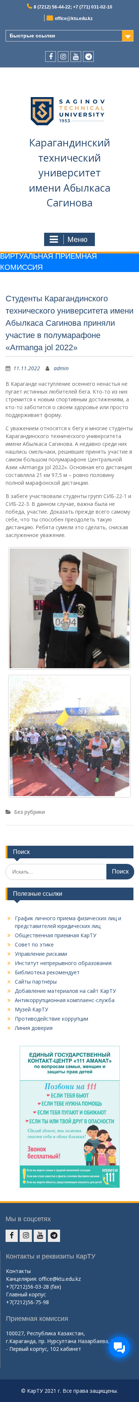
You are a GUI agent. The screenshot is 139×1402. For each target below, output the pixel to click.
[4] (69, 608)
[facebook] (50, 56)
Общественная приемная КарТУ (55, 935)
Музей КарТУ (31, 1009)
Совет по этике (34, 944)
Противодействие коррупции (51, 1018)
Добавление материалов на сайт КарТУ (65, 990)
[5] (69, 736)
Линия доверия (34, 1027)
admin (61, 368)
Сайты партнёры (36, 981)
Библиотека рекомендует (47, 972)
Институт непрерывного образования (63, 963)
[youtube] (75, 56)
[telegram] (88, 56)
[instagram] (63, 56)
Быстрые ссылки (32, 36)
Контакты (18, 1271)
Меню (77, 239)
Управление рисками (41, 953)
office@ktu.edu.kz (74, 18)
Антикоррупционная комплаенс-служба (65, 1000)
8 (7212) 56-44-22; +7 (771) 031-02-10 (73, 7)
